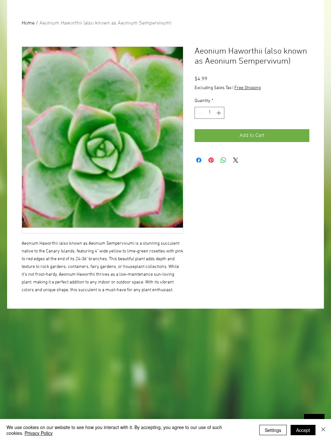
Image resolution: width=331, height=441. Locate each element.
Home (28, 23)
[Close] (323, 430)
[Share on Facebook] (199, 160)
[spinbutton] (209, 112)
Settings (273, 430)
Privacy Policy (39, 433)
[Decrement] (200, 112)
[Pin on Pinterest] (211, 160)
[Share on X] (236, 160)
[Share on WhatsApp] (223, 160)
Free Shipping (247, 88)
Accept (303, 430)
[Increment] (219, 112)
